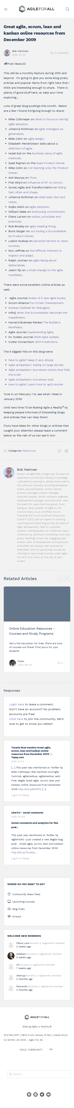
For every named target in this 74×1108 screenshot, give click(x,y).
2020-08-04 (25, 665)
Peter (21, 661)
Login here (16, 704)
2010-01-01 (18, 54)
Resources (29, 450)
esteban (21, 953)
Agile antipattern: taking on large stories (35, 365)
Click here (16, 719)
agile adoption (39, 207)
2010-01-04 (18, 816)
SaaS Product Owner (50, 163)
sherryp (20, 975)
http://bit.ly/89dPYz (29, 789)
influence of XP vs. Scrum (45, 182)
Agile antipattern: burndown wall (30, 379)
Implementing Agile (40, 332)
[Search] (67, 9)
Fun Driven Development (46, 303)
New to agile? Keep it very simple (30, 360)
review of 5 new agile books (46, 298)
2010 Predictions (46, 342)
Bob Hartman (20, 51)
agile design (36, 138)
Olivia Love (22, 943)
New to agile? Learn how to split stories (35, 384)
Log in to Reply (20, 795)
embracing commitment (48, 211)
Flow (33, 177)
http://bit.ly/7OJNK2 (23, 852)
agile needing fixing (43, 226)
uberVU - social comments (27, 812)
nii (17, 964)
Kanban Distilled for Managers (29, 307)
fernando (21, 986)
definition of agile (20, 148)
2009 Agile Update (46, 337)
